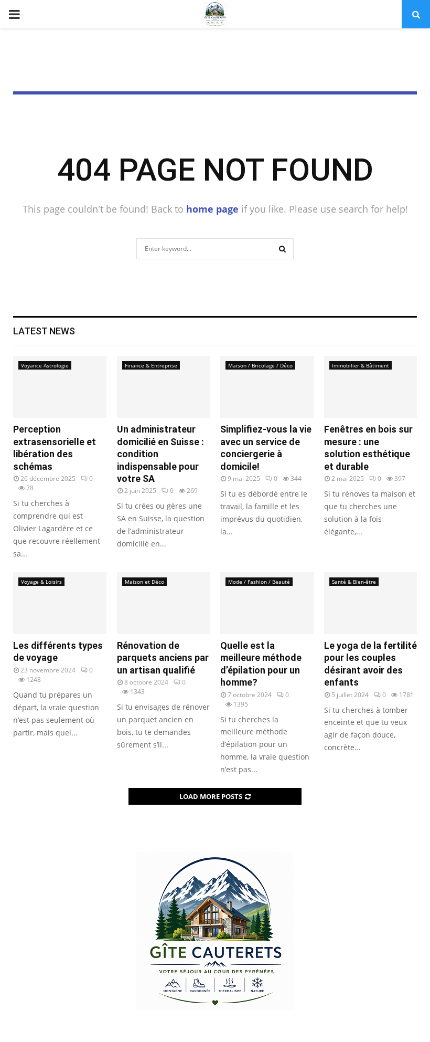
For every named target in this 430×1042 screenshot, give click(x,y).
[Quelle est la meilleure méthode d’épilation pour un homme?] (267, 603)
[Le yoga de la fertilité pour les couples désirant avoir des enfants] (370, 603)
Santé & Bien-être (354, 581)
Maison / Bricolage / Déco (260, 365)
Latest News (44, 330)
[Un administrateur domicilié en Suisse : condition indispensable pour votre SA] (163, 387)
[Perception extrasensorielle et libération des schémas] (59, 387)
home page (212, 209)
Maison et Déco (144, 581)
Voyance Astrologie (45, 365)
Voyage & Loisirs (41, 581)
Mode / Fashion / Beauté (259, 581)
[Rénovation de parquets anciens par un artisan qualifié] (163, 603)
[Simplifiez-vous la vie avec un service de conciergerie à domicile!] (267, 387)
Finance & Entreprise (151, 365)
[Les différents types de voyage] (59, 603)
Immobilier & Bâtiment (360, 365)
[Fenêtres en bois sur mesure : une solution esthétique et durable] (370, 387)
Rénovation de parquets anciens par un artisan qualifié (163, 658)
